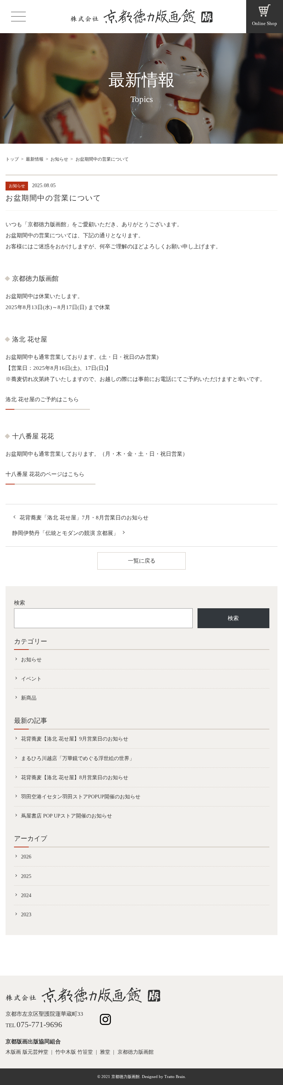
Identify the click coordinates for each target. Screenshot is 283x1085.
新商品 (28, 698)
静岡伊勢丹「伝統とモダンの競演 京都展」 (65, 533)
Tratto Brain (174, 1076)
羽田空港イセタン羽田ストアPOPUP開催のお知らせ (80, 796)
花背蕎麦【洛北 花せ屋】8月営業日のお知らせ (74, 777)
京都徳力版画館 (136, 1052)
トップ (12, 159)
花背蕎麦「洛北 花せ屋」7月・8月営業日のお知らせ (84, 518)
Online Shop (264, 23)
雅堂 (105, 1052)
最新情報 (34, 159)
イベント (31, 679)
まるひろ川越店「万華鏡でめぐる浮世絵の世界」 (77, 758)
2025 (26, 876)
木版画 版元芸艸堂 (27, 1052)
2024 (26, 895)
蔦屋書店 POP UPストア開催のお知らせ (66, 816)
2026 (26, 857)
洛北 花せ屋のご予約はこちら (42, 399)
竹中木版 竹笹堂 (74, 1052)
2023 (26, 914)
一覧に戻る (142, 561)
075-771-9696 (39, 1025)
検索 (19, 603)
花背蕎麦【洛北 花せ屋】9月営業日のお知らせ (74, 739)
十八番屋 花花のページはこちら (45, 474)
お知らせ (59, 159)
